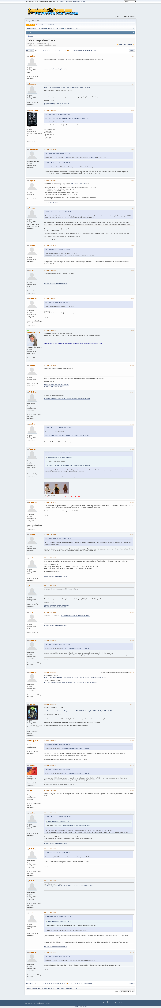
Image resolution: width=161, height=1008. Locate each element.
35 (70, 50)
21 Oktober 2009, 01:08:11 (50, 270)
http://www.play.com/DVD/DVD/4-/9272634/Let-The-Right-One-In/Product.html (67, 398)
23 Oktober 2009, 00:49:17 (50, 640)
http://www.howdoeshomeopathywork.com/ (55, 105)
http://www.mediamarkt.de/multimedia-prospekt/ (75, 615)
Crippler (32, 181)
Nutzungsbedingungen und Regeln (120, 1002)
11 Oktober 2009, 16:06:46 (50, 56)
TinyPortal (104, 1002)
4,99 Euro (93, 157)
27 (53, 50)
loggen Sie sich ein (65, 1)
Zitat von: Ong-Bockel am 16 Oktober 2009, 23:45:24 (58, 212)
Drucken (132, 50)
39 (78, 50)
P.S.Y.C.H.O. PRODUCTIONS (51, 202)
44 (88, 50)
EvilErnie (32, 704)
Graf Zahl (32, 791)
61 (95, 50)
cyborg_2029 (33, 741)
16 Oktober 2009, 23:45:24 (50, 149)
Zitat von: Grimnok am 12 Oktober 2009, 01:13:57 (58, 114)
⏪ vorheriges (121, 45)
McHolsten (33, 298)
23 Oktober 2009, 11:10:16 (50, 813)
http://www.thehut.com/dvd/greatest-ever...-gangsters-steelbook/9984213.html (67, 87)
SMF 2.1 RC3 (28, 1001)
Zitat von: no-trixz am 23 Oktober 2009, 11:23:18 (58, 956)
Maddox (32, 208)
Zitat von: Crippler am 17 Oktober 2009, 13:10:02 (58, 249)
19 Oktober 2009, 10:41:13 (50, 245)
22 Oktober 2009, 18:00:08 (50, 558)
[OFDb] (28, 139)
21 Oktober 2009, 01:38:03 (50, 298)
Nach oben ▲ (133, 1002)
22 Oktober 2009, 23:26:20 (50, 612)
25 (49, 50)
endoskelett (33, 110)
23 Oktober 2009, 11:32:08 (50, 952)
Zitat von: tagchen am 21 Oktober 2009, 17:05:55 (58, 453)
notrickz (32, 56)
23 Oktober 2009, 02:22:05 (50, 740)
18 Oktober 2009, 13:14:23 (50, 208)
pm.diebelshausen (34, 332)
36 (72, 50)
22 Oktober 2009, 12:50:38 (50, 534)
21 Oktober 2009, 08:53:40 (50, 330)
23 (45, 50)
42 (84, 50)
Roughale (32, 449)
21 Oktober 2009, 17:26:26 (50, 449)
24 (47, 50)
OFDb (31, 36)
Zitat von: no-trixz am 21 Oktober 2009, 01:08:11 (58, 302)
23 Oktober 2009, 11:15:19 (50, 849)
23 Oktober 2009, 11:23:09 (50, 881)
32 (63, 50)
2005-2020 (84, 1006)
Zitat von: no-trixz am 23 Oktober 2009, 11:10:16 (58, 852)
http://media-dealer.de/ (78, 184)
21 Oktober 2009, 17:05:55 (50, 424)
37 (74, 50)
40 (80, 50)
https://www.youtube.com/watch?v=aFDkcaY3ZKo (56, 103)
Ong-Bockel (33, 149)
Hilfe (109, 1002)
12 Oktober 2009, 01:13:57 (50, 84)
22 (44, 50)
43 (86, 50)
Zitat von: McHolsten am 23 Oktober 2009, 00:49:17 (58, 816)
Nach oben (29, 983)
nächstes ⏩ (130, 45)
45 (89, 50)
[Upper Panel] (133, 28)
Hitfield (32, 765)
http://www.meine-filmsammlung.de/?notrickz (55, 69)
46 (91, 50)
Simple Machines (41, 1001)
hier (104, 157)
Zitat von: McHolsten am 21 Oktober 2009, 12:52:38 (58, 428)
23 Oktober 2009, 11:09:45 (50, 790)
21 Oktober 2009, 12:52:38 (50, 392)
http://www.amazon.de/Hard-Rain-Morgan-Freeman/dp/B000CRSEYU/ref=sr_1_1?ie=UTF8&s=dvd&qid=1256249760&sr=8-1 (80, 711)
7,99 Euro (66, 157)
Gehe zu (117, 991)
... (42, 50)
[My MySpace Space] (28, 471)
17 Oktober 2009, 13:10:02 (50, 180)
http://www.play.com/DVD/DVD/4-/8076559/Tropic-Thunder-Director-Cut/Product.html (69, 886)
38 (76, 50)
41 (82, 50)
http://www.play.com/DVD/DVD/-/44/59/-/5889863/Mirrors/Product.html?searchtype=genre (70, 682)
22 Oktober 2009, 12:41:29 (50, 502)
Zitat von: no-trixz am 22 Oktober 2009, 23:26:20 (58, 644)
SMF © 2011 (34, 1001)
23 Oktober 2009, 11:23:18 (50, 912)
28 (55, 50)
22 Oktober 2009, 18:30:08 (50, 585)
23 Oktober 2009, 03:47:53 (50, 765)
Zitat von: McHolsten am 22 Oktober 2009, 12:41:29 (58, 538)
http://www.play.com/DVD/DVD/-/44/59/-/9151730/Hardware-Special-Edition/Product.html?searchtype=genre (75, 677)
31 (61, 50)
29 (57, 50)
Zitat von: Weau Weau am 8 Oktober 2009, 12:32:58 (58, 153)
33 (65, 50)
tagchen (32, 245)
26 (51, 50)
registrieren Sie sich (79, 1)
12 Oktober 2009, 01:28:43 (50, 110)
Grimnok (32, 84)
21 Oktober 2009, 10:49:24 (50, 365)
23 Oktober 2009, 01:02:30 (50, 672)
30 (59, 50)
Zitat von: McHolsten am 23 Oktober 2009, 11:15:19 (58, 916)
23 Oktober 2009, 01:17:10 (50, 704)
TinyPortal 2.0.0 (77, 1006)
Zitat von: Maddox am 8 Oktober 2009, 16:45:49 (58, 162)
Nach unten (29, 50)
